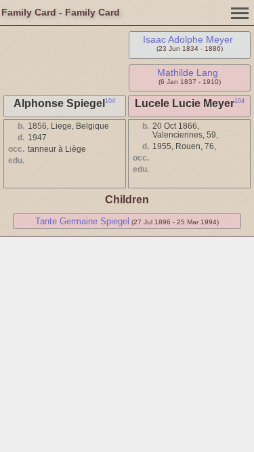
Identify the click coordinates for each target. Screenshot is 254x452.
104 (110, 101)
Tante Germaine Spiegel (82, 221)
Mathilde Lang (187, 72)
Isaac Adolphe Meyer (188, 39)
